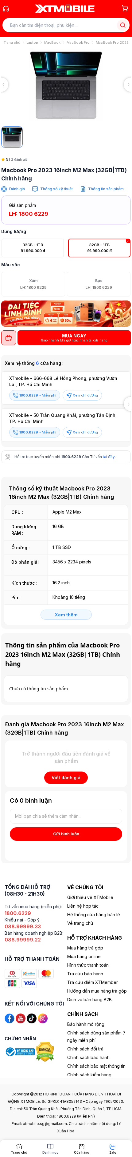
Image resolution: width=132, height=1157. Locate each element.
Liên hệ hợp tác (83, 906)
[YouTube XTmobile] (20, 1018)
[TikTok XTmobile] (32, 1018)
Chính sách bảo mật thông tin (96, 1066)
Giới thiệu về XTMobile (90, 897)
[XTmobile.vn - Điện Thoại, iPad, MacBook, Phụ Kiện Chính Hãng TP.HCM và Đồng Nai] (64, 9)
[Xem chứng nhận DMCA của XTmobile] (45, 1051)
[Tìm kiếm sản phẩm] (122, 25)
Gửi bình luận (66, 833)
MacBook (52, 42)
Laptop (32, 42)
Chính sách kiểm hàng (89, 1074)
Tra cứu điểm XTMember (92, 982)
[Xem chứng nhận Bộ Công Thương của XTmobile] (20, 1051)
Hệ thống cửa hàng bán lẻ (93, 914)
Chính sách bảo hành (88, 1057)
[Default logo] (12, 137)
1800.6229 (71, 456)
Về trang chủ (80, 923)
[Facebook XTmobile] (9, 1018)
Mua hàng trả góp (85, 947)
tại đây (109, 456)
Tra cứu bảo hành (85, 973)
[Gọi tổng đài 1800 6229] (5, 8)
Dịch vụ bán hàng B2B (89, 999)
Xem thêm (66, 614)
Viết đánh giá (66, 777)
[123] (66, 313)
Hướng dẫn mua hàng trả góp (97, 991)
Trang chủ (12, 42)
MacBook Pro (78, 42)
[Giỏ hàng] (125, 8)
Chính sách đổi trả (85, 1048)
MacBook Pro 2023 (112, 42)
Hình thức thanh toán (88, 965)
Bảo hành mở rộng (85, 1024)
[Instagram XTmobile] (43, 1018)
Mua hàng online (84, 956)
